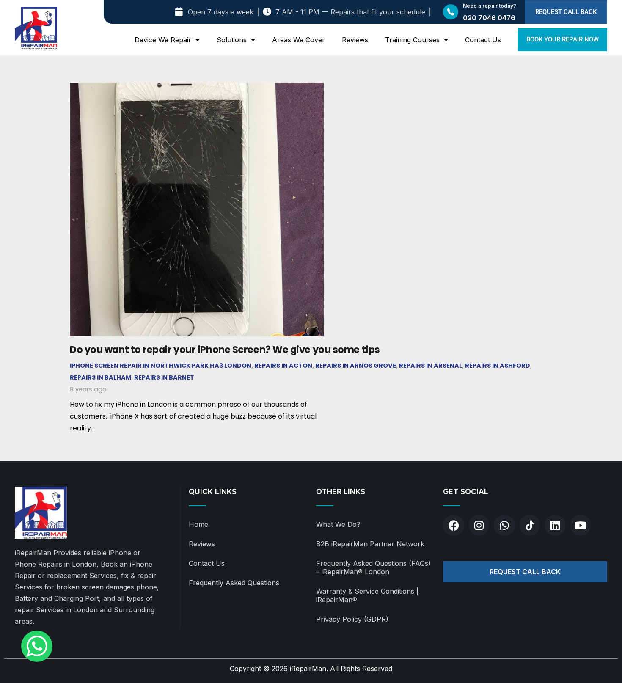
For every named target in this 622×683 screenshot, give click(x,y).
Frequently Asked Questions (234, 582)
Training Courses (412, 40)
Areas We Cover (298, 40)
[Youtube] (580, 525)
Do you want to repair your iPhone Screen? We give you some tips (225, 349)
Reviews (355, 40)
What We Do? (338, 524)
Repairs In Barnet (164, 377)
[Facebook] (453, 525)
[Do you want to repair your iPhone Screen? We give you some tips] (197, 88)
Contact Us (483, 40)
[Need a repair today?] (450, 11)
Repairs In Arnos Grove (355, 365)
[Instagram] (479, 525)
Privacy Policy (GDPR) (352, 619)
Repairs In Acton (283, 365)
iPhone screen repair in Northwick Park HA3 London (160, 365)
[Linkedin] (555, 525)
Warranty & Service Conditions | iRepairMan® (367, 595)
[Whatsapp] (504, 525)
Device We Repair (163, 40)
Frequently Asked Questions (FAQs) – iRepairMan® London (373, 567)
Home (198, 524)
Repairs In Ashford (497, 365)
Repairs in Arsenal (430, 365)
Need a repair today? (489, 6)
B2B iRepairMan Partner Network (370, 544)
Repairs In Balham (100, 377)
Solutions (232, 40)
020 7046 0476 (489, 18)
